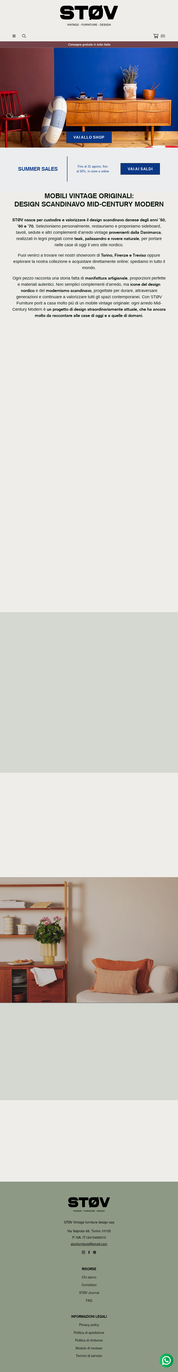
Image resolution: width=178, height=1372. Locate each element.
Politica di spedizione (89, 1332)
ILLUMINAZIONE (129, 603)
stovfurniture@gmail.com (89, 1243)
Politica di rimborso (89, 1340)
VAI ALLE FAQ (89, 1167)
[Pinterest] (94, 1252)
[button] (14, 36)
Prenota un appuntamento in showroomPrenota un (86, 1070)
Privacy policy (89, 1324)
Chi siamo (89, 1277)
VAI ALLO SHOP (88, 137)
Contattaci (89, 1284)
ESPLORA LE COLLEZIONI (42, 758)
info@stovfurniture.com (35, 1075)
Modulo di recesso (89, 1348)
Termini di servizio (89, 1355)
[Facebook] (89, 1252)
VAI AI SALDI (140, 169)
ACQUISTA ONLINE (89, 402)
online (35, 1070)
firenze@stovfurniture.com (86, 1086)
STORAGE (49, 512)
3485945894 (152, 1062)
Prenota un (24, 1065)
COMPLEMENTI (49, 603)
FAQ (89, 1300)
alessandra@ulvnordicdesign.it (140, 1057)
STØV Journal (89, 1292)
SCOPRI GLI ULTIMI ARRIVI (89, 974)
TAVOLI (129, 512)
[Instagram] (83, 1252)
